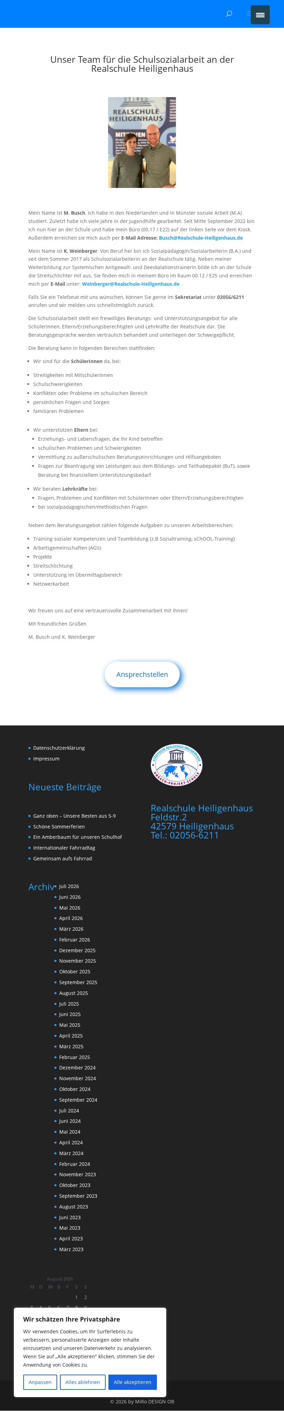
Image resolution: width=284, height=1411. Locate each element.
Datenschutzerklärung (59, 748)
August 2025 (73, 993)
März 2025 (71, 1046)
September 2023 (78, 1196)
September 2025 (78, 982)
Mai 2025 (69, 1025)
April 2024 (71, 1142)
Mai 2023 (69, 1227)
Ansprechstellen (142, 674)
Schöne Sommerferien (59, 826)
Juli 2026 (69, 886)
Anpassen (40, 1382)
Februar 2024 (74, 1164)
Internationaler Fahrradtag (64, 847)
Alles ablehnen (82, 1382)
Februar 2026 (74, 939)
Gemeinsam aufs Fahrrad (62, 858)
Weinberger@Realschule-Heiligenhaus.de (130, 284)
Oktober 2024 (74, 1089)
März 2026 (71, 929)
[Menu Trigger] (260, 14)
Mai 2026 (69, 907)
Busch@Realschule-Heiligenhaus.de (201, 237)
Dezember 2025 (77, 950)
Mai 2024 (69, 1131)
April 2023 (71, 1238)
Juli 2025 (69, 1003)
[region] (90, 1352)
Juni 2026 (70, 897)
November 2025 (77, 960)
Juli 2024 (69, 1110)
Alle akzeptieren (132, 1382)
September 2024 (78, 1099)
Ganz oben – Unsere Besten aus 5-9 (74, 815)
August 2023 (73, 1206)
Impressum (46, 758)
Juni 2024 (70, 1121)
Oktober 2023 (74, 1185)
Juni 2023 (70, 1217)
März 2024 (71, 1153)
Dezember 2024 (77, 1067)
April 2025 (71, 1035)
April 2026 (71, 918)
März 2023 (71, 1249)
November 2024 (77, 1078)
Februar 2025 (74, 1057)
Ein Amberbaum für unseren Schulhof (77, 837)
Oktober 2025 (74, 971)
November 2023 (77, 1174)
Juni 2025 (70, 1014)
